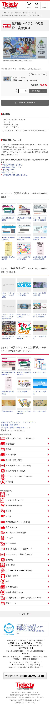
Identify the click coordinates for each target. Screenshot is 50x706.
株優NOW (25, 653)
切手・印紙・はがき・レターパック (20, 438)
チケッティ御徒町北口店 (14, 651)
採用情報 (34, 659)
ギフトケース (11, 603)
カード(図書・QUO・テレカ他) (18, 465)
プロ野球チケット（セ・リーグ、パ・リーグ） (24, 598)
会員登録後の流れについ (11, 167)
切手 (7, 495)
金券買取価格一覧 (25, 648)
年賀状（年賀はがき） (15, 592)
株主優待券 (10, 444)
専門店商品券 (11, 543)
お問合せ (25, 659)
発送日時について (9, 170)
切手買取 (39, 643)
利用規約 (16, 659)
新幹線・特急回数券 (14, 460)
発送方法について (9, 172)
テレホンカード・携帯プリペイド (19, 554)
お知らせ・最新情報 (36, 640)
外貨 (7, 581)
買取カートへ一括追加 (26, 103)
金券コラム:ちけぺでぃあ (12, 656)
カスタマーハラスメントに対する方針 (25, 664)
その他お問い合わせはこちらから (14, 175)
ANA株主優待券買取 (16, 645)
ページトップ (24, 614)
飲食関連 (9, 560)
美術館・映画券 (12, 576)
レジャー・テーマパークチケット (14, 428)
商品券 (8, 449)
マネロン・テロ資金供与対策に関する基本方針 (25, 667)
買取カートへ (40, 91)
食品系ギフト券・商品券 (16, 471)
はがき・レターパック (15, 500)
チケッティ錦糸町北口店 (34, 651)
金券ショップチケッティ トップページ (17, 422)
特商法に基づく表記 (40, 656)
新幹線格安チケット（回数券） (18, 522)
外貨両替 (9, 482)
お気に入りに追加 (39, 74)
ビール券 (9, 538)
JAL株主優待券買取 (33, 645)
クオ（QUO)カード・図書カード (19, 549)
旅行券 (8, 516)
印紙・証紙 (10, 565)
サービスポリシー (15, 662)
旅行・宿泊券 (11, 455)
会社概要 (27, 656)
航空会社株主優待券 (14, 505)
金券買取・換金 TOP (9, 425)
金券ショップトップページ (16, 640)
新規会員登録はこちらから (12, 165)
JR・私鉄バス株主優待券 (16, 533)
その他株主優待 (12, 587)
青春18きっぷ (11, 527)
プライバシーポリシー (32, 662)
